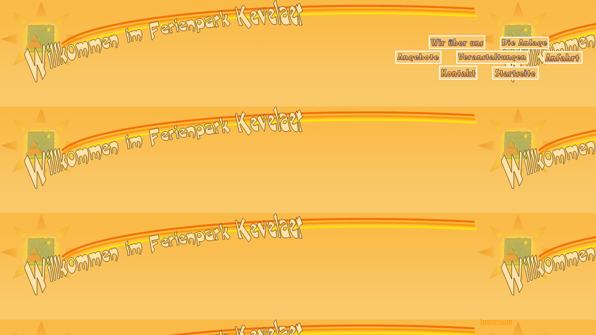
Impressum (496, 321)
